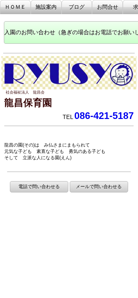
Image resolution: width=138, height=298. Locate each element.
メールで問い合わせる (99, 186)
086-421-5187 (104, 116)
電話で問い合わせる (39, 186)
